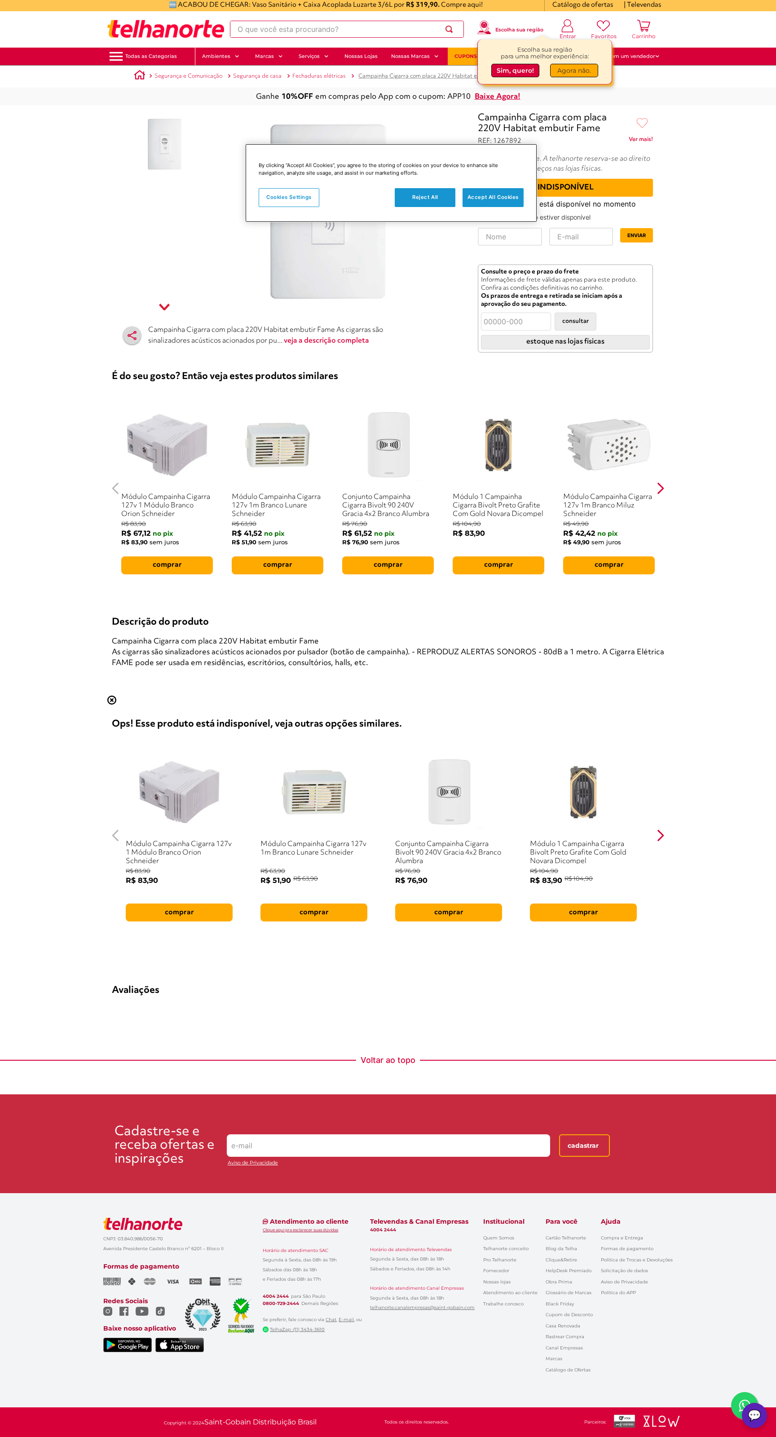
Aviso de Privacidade (253, 1163)
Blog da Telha (561, 1249)
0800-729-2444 (281, 1303)
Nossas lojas (497, 1282)
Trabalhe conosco (503, 1304)
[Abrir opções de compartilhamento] (132, 335)
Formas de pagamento (627, 1249)
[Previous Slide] (115, 488)
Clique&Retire (561, 1260)
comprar (167, 565)
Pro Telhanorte (499, 1260)
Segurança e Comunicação (188, 76)
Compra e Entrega (622, 1238)
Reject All (425, 197)
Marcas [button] (264, 56)
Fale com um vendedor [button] (625, 56)
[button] (151, 56)
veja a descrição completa (326, 340)
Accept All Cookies (493, 197)
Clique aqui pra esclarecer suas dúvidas (300, 1229)
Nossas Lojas (361, 56)
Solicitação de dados (624, 1271)
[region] (391, 183)
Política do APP (618, 1293)
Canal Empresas (564, 1348)
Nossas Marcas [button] (410, 56)
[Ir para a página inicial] (165, 29)
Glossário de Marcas (568, 1293)
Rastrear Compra (565, 1337)
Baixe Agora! (497, 97)
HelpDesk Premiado (568, 1271)
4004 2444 (276, 1296)
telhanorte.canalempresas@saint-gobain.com (422, 1307)
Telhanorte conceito (506, 1249)
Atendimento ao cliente (510, 1293)
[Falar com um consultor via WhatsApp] (744, 1405)
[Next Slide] (660, 488)
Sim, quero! (515, 70)
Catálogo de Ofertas (568, 1370)
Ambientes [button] (216, 56)
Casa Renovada (563, 1326)
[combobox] (347, 29)
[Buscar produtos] (450, 29)
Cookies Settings (289, 197)
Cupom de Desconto (569, 1315)
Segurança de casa (257, 76)
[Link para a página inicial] (139, 76)
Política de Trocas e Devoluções (637, 1260)
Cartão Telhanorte (566, 1238)
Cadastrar (583, 1146)
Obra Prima (559, 1282)
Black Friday (560, 1304)
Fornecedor (496, 1271)
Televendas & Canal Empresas (419, 1221)
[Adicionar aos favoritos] (642, 123)
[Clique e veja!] (641, 141)
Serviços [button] (309, 56)
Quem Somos (498, 1238)
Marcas (554, 1359)
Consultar (575, 321)
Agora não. (574, 70)
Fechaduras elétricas (319, 76)
